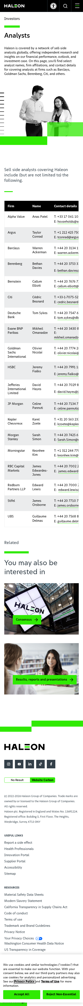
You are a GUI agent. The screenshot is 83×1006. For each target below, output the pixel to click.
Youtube (19, 764)
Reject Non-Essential (61, 994)
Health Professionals (19, 849)
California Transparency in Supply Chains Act (35, 907)
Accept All (21, 994)
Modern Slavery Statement (23, 901)
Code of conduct (16, 913)
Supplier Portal (14, 861)
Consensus (24, 619)
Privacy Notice (14, 932)
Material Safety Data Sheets (24, 894)
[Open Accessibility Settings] (53, 6)
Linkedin (30, 764)
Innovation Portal (16, 855)
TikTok (40, 764)
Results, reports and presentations (41, 679)
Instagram (8, 764)
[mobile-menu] (77, 6)
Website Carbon (42, 780)
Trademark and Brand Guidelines (27, 925)
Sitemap (10, 873)
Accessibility (13, 867)
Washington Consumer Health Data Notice (34, 943)
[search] (65, 6)
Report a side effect (18, 842)
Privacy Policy (24, 981)
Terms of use (13, 919)
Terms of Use (50, 981)
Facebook (51, 764)
